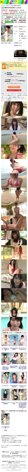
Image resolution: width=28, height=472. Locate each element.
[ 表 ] (5, 43)
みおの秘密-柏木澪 (5, 427)
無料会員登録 (15, 453)
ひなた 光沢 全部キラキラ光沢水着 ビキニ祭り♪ (23, 367)
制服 (22, 36)
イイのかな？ (5, 385)
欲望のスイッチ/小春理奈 (5, 403)
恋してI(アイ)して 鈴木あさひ (22, 348)
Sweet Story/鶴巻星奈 (14, 348)
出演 (16, 26)
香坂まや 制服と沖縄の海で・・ (14, 366)
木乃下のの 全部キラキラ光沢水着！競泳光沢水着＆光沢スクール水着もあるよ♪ (23, 405)
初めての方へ (7, 451)
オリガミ (7, 20)
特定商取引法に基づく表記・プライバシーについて (13, 461)
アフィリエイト (16, 462)
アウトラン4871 (18, 17)
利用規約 (10, 462)
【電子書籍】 (13, 20)
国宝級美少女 (9, 17)
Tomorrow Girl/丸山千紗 (14, 386)
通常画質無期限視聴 (10, 73)
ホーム (3, 5)
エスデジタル (15, 18)
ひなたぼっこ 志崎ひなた (23, 386)
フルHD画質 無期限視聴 (11, 80)
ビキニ (7, 5)
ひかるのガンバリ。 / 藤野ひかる (5, 349)
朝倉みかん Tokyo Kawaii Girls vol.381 (5, 368)
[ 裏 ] (9, 43)
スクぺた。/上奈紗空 (14, 403)
